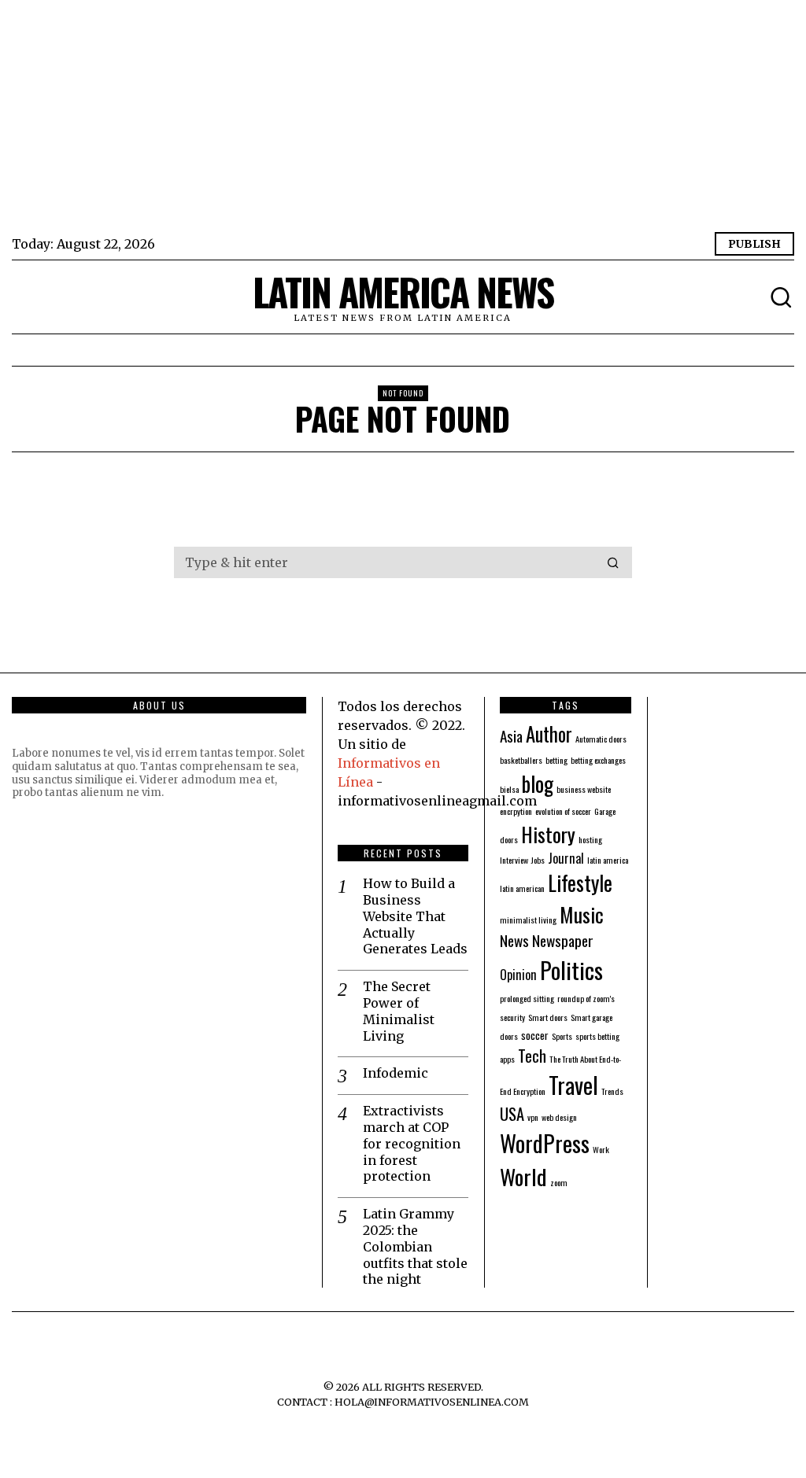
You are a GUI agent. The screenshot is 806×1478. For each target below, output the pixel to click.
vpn (532, 1117)
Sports (562, 1036)
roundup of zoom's (586, 998)
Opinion (518, 974)
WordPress (545, 1142)
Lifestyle (580, 882)
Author (549, 734)
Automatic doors (601, 738)
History (548, 834)
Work (601, 1149)
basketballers (521, 760)
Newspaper (562, 940)
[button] (613, 562)
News (514, 940)
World (523, 1176)
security (512, 1017)
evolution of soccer (563, 811)
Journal (566, 858)
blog (537, 783)
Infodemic (395, 1073)
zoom (559, 1182)
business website (583, 789)
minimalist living (528, 919)
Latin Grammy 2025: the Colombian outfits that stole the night (415, 1246)
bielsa (509, 789)
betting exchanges (598, 760)
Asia (511, 735)
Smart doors (548, 1017)
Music (582, 914)
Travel (573, 1084)
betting (556, 760)
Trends (612, 1091)
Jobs (538, 859)
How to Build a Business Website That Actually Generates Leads (415, 915)
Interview (514, 859)
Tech (532, 1055)
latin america (607, 859)
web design (559, 1117)
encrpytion (516, 811)
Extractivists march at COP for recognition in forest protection (411, 1143)
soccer (535, 1034)
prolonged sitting (527, 998)
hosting (590, 839)
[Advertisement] (402, 118)
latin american (522, 888)
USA (512, 1114)
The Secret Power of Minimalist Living (398, 1011)
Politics (571, 969)
